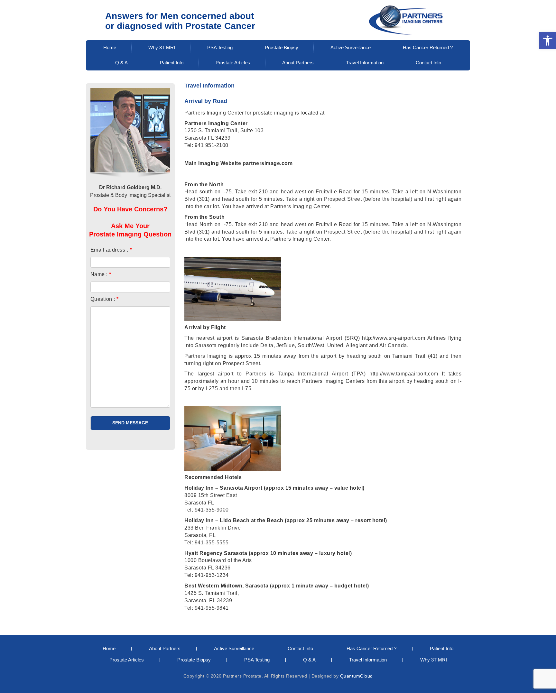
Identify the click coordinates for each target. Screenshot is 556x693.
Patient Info (171, 62)
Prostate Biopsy (281, 47)
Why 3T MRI (161, 47)
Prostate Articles (233, 62)
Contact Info (428, 62)
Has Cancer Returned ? (428, 47)
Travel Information (365, 62)
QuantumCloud (356, 676)
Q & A (121, 62)
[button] (547, 40)
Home (109, 47)
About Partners (298, 62)
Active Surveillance (350, 47)
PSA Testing (220, 47)
